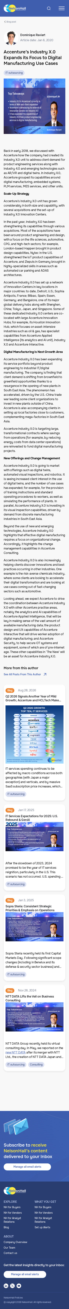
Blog (6, 1227)
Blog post (11, 21)
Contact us (10, 1253)
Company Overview (15, 1242)
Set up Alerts (42, 1227)
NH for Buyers (12, 1207)
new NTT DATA (16, 1052)
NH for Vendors (13, 1212)
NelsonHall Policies (13, 1297)
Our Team (9, 1247)
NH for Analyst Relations (12, 1219)
